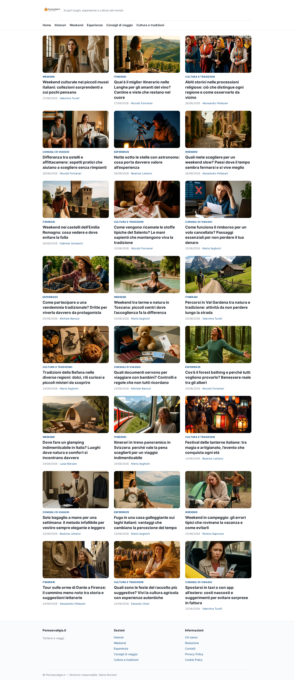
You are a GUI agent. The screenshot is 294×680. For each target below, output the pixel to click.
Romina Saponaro (213, 533)
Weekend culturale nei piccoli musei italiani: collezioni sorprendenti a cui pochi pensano (76, 87)
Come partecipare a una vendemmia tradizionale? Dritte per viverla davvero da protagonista (75, 307)
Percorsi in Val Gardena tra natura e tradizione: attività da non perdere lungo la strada (217, 307)
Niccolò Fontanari (142, 103)
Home (47, 25)
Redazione (192, 643)
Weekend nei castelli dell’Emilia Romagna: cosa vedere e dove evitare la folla (71, 232)
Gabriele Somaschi (71, 243)
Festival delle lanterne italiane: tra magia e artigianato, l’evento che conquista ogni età (216, 447)
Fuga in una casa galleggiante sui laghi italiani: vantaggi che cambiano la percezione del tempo (145, 522)
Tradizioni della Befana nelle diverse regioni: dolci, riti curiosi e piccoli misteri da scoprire (74, 377)
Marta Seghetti (211, 248)
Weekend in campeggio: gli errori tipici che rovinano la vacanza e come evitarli (215, 522)
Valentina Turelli (69, 98)
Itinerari (60, 25)
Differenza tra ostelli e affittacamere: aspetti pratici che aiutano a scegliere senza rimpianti (75, 162)
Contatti (190, 648)
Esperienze (95, 25)
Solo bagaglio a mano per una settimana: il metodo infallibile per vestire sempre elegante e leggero (74, 522)
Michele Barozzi (69, 318)
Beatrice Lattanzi (141, 173)
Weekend (76, 25)
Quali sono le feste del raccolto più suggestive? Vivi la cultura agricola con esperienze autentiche (146, 592)
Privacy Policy (194, 654)
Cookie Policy (194, 659)
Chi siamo (191, 637)
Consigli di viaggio (119, 25)
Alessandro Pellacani (215, 103)
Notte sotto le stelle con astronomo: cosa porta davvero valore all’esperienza (147, 162)
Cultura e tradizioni (150, 25)
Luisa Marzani (68, 463)
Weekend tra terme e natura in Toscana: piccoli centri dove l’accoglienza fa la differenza (141, 307)
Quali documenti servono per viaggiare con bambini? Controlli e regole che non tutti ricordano (145, 377)
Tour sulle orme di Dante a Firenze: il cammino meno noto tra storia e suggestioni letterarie (74, 592)
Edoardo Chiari (140, 603)
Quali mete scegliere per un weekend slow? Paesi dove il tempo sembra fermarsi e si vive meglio (217, 162)
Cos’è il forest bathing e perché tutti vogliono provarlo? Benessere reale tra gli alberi (218, 377)
